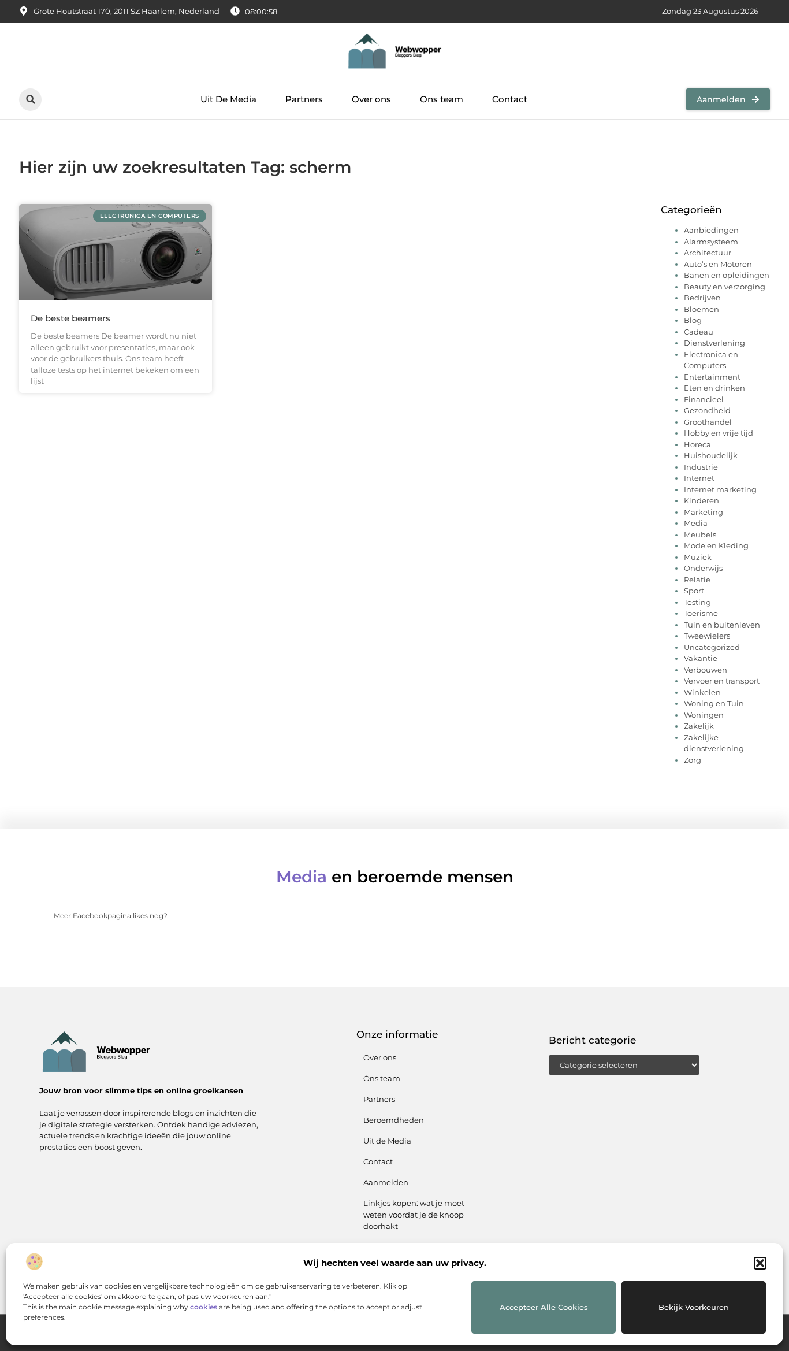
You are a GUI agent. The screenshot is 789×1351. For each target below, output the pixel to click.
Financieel (704, 399)
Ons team (441, 99)
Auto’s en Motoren (718, 264)
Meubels (700, 534)
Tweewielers (707, 635)
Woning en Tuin (714, 703)
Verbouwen (705, 669)
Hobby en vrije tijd (718, 432)
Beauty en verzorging (724, 286)
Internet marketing (720, 489)
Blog (693, 320)
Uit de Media (387, 1140)
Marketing (703, 512)
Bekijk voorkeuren (693, 1307)
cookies (203, 1306)
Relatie (697, 579)
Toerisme (701, 613)
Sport (694, 590)
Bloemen (701, 309)
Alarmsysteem (711, 241)
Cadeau (698, 331)
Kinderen (701, 500)
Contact (509, 99)
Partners (304, 99)
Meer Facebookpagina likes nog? (111, 915)
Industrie (701, 467)
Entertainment (712, 376)
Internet (699, 477)
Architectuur (707, 252)
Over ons (371, 99)
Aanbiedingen (711, 230)
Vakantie (700, 658)
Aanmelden (385, 1182)
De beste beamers (70, 318)
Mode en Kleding (716, 545)
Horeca (697, 444)
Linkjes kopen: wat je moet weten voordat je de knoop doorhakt (413, 1214)
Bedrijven (702, 297)
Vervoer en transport (722, 680)
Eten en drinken (714, 387)
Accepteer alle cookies (544, 1307)
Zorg (692, 759)
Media (696, 523)
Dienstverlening (714, 342)
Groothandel (708, 421)
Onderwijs (703, 568)
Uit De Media (228, 99)
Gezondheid (707, 410)
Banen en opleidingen (726, 275)
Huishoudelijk (711, 455)
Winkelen (702, 692)
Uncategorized (712, 647)
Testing (697, 602)
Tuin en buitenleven (722, 624)
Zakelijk (699, 725)
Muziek (698, 557)
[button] (760, 1263)
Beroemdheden (393, 1119)
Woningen (704, 714)
